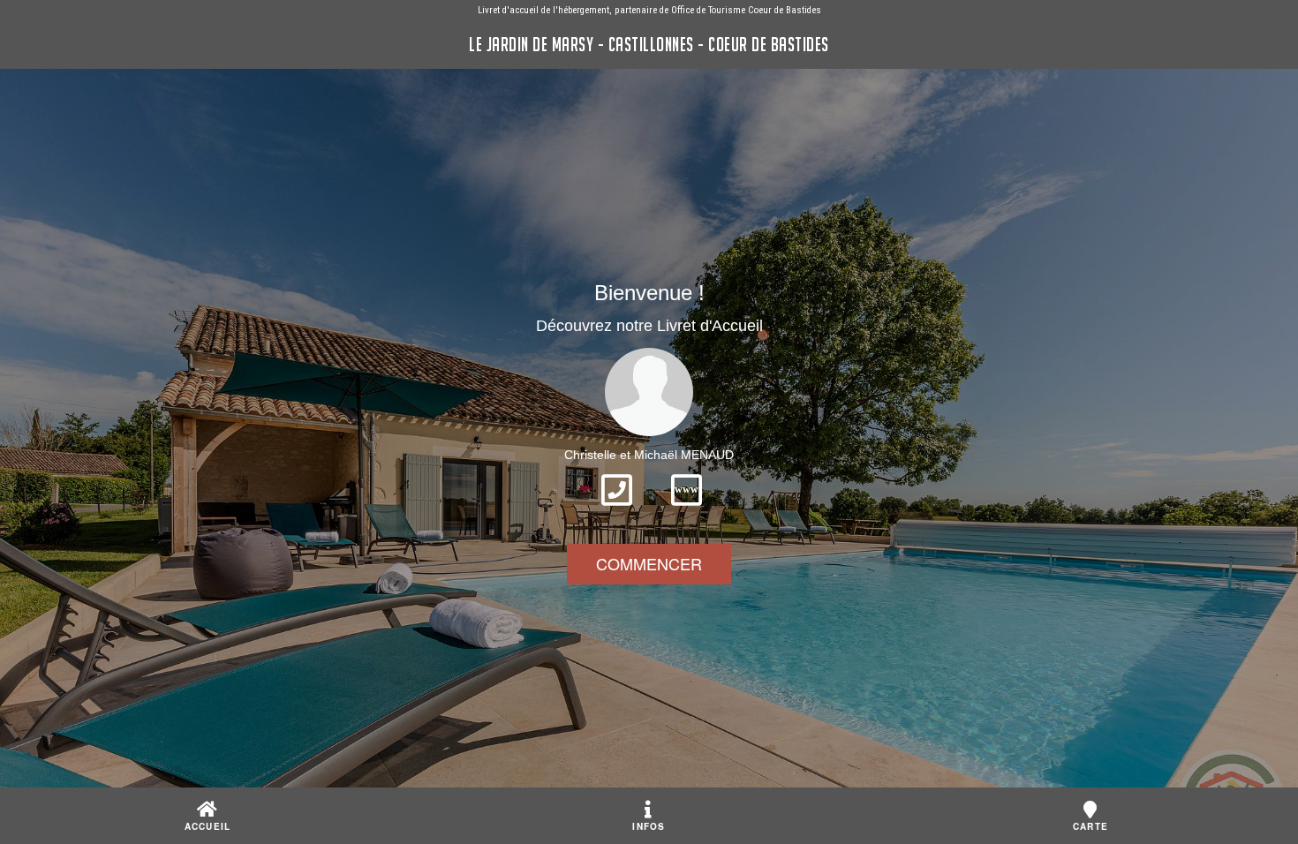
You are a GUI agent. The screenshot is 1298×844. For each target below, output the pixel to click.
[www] (686, 511)
